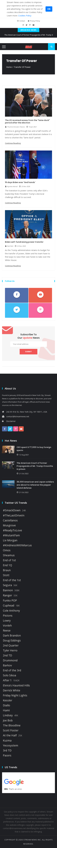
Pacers (7, 755)
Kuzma (7, 740)
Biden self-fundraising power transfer (24, 242)
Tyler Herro (10, 650)
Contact (22, 21)
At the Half (10, 735)
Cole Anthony (11, 610)
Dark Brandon (12, 635)
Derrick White (11, 690)
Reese (7, 630)
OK (48, 9)
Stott (6, 575)
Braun (7, 570)
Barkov (7, 665)
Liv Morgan (10, 540)
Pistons (7, 615)
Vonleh (7, 625)
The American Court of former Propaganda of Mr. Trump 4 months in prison (28, 37)
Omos (7, 550)
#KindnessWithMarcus (17, 545)
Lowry (7, 620)
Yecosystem (10, 745)
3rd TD (7, 750)
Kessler (7, 700)
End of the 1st (12, 580)
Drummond (10, 660)
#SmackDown (11, 510)
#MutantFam (11, 535)
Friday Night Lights (15, 695)
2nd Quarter (11, 645)
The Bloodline (11, 725)
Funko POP (10, 600)
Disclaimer (11, 421)
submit (28, 351)
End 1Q (7, 565)
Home (9, 67)
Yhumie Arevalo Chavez (16, 127)
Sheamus (9, 555)
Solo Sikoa (9, 675)
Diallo (6, 705)
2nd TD (7, 655)
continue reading (13, 143)
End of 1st (9, 560)
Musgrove (9, 525)
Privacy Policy (35, 21)
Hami (6, 710)
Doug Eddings (12, 640)
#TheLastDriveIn (13, 515)
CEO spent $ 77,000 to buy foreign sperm (34, 449)
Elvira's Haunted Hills (16, 685)
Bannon (8, 590)
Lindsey (8, 715)
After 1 (7, 680)
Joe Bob (8, 720)
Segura (7, 585)
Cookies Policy (24, 15)
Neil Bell (10, 246)
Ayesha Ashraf (12, 186)
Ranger (7, 595)
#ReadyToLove (12, 530)
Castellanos (10, 520)
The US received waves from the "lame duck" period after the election (27, 121)
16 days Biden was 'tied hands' (20, 182)
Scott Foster (10, 730)
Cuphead (8, 605)
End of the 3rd (12, 670)
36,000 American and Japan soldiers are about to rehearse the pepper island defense (35, 484)
